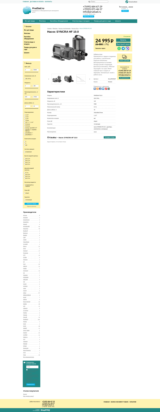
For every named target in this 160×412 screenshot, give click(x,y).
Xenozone (25, 348)
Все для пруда (29, 30)
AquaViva (25, 228)
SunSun (25, 332)
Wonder (25, 344)
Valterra (25, 337)
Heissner (25, 275)
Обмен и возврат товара (119, 402)
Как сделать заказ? (28, 396)
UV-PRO (25, 335)
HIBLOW (25, 279)
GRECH (25, 266)
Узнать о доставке (124, 60)
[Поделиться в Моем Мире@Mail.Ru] (109, 89)
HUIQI (24, 284)
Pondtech (25, 319)
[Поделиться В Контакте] (95, 89)
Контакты (48, 1)
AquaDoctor (26, 220)
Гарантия (133, 402)
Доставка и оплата (37, 1)
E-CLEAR (25, 244)
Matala (25, 315)
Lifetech (25, 308)
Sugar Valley (26, 330)
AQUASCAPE (26, 226)
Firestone (25, 253)
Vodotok (25, 341)
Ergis (24, 248)
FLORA (25, 257)
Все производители (28, 357)
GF (24, 262)
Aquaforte (26, 222)
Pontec (25, 321)
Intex (24, 288)
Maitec (25, 313)
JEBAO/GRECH (27, 295)
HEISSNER (25, 277)
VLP (24, 339)
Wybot (25, 346)
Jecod (24, 297)
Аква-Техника (27, 350)
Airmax (25, 215)
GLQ (24, 264)
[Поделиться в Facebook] (100, 89)
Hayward (25, 270)
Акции (25, 394)
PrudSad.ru (38, 8)
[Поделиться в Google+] (106, 89)
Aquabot (25, 217)
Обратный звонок (88, 16)
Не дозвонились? (124, 78)
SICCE (24, 326)
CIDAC (24, 240)
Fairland (25, 251)
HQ (24, 282)
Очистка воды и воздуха (29, 43)
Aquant (25, 224)
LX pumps (25, 310)
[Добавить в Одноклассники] (97, 89)
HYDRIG (25, 286)
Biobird (25, 235)
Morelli (25, 317)
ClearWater (26, 242)
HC (24, 273)
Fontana (25, 259)
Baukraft (25, 231)
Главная (26, 1)
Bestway (25, 233)
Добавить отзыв (98, 54)
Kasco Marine (26, 301)
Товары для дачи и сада (30, 48)
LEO (24, 306)
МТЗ (24, 352)
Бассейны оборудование (29, 38)
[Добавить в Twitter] (103, 89)
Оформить (125, 11)
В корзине (127, 7)
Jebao (24, 293)
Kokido (25, 304)
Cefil (24, 237)
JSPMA (25, 299)
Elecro (24, 246)
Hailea (25, 268)
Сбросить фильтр (31, 206)
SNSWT (25, 328)
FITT (24, 255)
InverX (25, 290)
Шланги (26, 53)
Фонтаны (27, 33)
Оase (24, 355)
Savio (24, 324)
